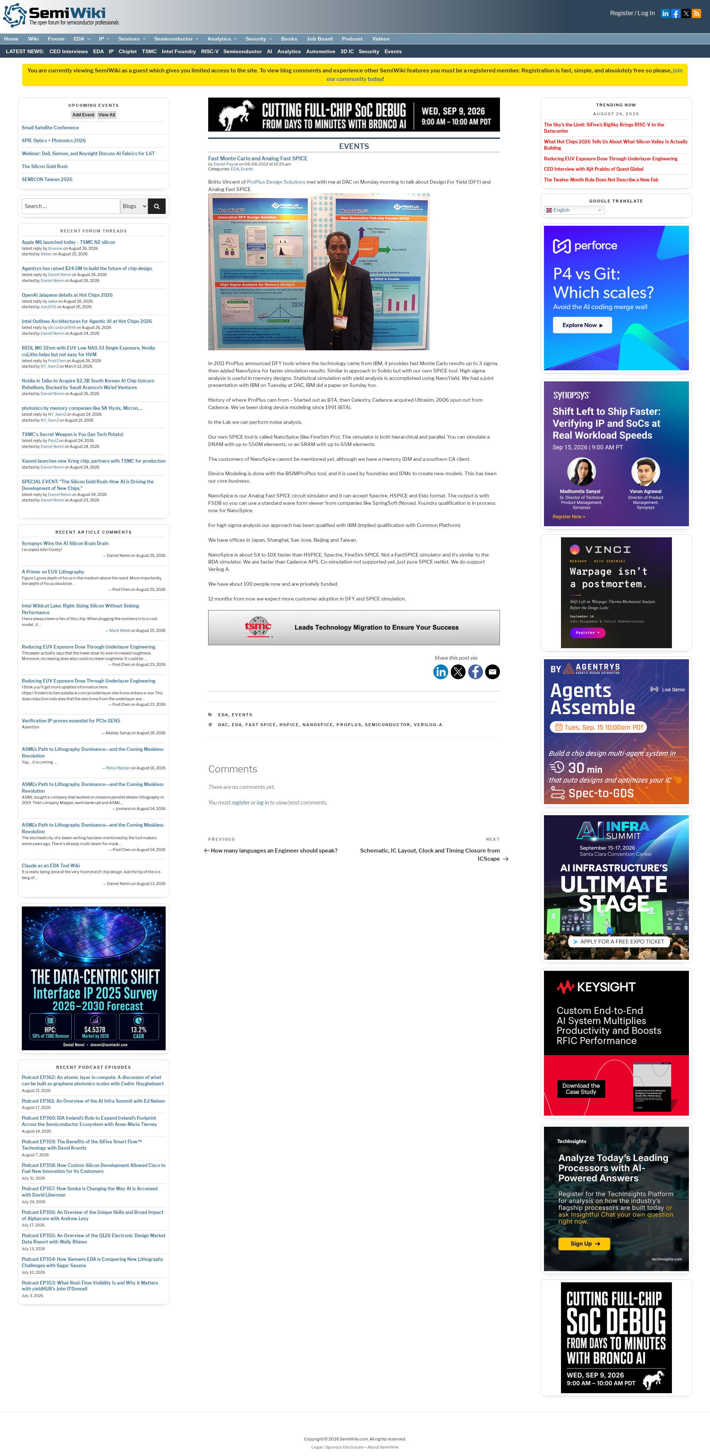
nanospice (317, 724)
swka (52, 301)
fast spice (261, 724)
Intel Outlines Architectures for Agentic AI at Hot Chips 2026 (87, 321)
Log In (646, 13)
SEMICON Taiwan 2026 (47, 179)
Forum (56, 39)
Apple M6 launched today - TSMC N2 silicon (68, 242)
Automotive (320, 51)
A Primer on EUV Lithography (53, 572)
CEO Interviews (69, 51)
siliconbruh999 (62, 327)
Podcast (352, 39)
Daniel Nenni (59, 274)
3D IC (347, 51)
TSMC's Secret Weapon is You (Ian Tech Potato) (73, 434)
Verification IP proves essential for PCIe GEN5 (71, 721)
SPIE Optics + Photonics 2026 (54, 140)
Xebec (46, 254)
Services (129, 39)
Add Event (83, 115)
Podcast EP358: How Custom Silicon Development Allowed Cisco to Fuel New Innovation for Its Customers (94, 1168)
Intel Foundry (179, 51)
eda (237, 724)
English (560, 209)
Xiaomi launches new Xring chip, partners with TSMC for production (94, 461)
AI (269, 51)
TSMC (149, 51)
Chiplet (128, 51)
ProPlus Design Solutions (276, 182)
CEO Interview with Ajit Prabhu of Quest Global (593, 169)
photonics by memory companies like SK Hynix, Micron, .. (82, 408)
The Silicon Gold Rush (45, 166)
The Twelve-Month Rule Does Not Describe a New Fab (601, 180)
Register (621, 13)
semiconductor (387, 724)
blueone (55, 248)
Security (256, 39)
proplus (349, 724)
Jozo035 (48, 307)
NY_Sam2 (50, 366)
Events (393, 51)
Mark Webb (119, 630)
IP (101, 39)
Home (11, 39)
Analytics (219, 39)
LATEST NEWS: (25, 51)
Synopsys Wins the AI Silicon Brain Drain (65, 543)
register (240, 802)
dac (223, 724)
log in (263, 802)
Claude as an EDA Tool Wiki (51, 865)
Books (289, 39)
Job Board (320, 39)
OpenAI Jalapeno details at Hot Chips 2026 (67, 295)
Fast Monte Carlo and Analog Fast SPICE (258, 158)
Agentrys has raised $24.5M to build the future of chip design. (87, 268)
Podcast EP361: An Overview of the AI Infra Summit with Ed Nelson (93, 1101)
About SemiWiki (383, 1447)
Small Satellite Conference (50, 127)
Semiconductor (173, 39)
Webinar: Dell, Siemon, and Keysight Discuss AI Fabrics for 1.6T (88, 153)
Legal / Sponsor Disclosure (337, 1447)
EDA (79, 39)
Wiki (33, 39)
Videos (381, 39)
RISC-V (210, 51)
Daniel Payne (226, 164)
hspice (289, 724)
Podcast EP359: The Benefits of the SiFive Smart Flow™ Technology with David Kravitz (82, 1145)
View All (106, 115)
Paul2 (53, 440)
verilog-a (428, 724)
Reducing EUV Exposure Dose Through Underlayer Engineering (88, 647)
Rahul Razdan (118, 768)
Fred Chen (57, 360)
